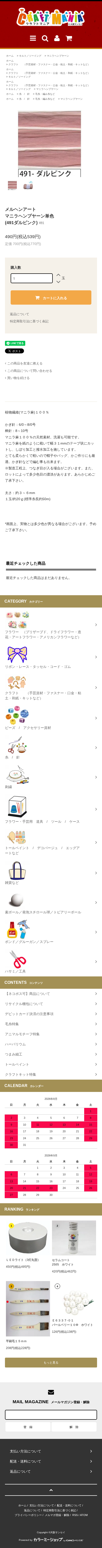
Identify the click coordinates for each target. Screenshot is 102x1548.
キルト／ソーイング (30, 55)
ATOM (84, 1515)
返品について (19, 314)
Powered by (25, 1540)
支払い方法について (41, 1505)
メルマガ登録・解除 (57, 1515)
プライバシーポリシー (28, 1515)
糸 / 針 (24, 94)
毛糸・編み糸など (45, 94)
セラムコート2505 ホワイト (63, 1262)
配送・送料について (69, 1505)
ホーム (10, 55)
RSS (75, 1515)
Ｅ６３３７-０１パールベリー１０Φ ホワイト (72, 1323)
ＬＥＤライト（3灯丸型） (23, 1260)
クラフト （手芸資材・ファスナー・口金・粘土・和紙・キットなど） (49, 64)
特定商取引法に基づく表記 (29, 321)
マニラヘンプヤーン (58, 55)
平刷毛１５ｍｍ (16, 1341)
